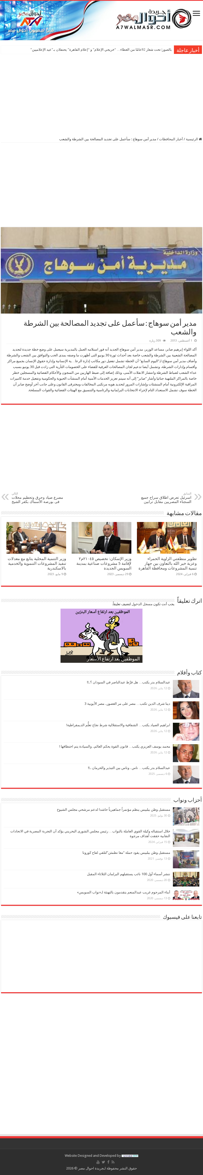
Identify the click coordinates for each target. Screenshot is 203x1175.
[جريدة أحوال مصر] (101, 20)
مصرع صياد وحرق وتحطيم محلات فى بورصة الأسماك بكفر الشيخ (37, 498)
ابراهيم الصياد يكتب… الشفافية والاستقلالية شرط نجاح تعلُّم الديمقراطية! (118, 725)
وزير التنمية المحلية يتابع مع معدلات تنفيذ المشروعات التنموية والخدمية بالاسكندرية (37, 563)
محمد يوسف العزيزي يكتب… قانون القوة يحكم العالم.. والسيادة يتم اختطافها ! (114, 746)
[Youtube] (98, 1162)
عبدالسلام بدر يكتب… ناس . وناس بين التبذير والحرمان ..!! (129, 768)
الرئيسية (192, 139)
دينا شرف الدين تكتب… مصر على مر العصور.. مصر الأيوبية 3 (127, 704)
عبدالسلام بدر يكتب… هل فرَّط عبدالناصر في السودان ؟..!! (128, 682)
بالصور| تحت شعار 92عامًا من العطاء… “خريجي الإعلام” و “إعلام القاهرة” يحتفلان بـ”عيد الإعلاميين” (101, 50)
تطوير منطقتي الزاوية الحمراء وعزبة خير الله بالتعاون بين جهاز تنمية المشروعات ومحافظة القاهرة (168, 563)
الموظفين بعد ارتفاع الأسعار (113, 659)
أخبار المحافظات (171, 139)
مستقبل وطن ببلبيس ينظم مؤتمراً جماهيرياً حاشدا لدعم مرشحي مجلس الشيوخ (113, 810)
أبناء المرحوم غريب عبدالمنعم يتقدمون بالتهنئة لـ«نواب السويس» (123, 892)
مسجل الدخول (142, 604)
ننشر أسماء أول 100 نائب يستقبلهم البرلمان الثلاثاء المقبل (128, 874)
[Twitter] (103, 1162)
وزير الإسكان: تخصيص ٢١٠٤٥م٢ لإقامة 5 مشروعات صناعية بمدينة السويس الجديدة (103, 563)
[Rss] (113, 1162)
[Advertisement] (101, 95)
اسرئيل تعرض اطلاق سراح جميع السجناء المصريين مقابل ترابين (166, 498)
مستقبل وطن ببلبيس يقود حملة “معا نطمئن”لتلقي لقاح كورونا (126, 853)
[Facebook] (108, 1162)
